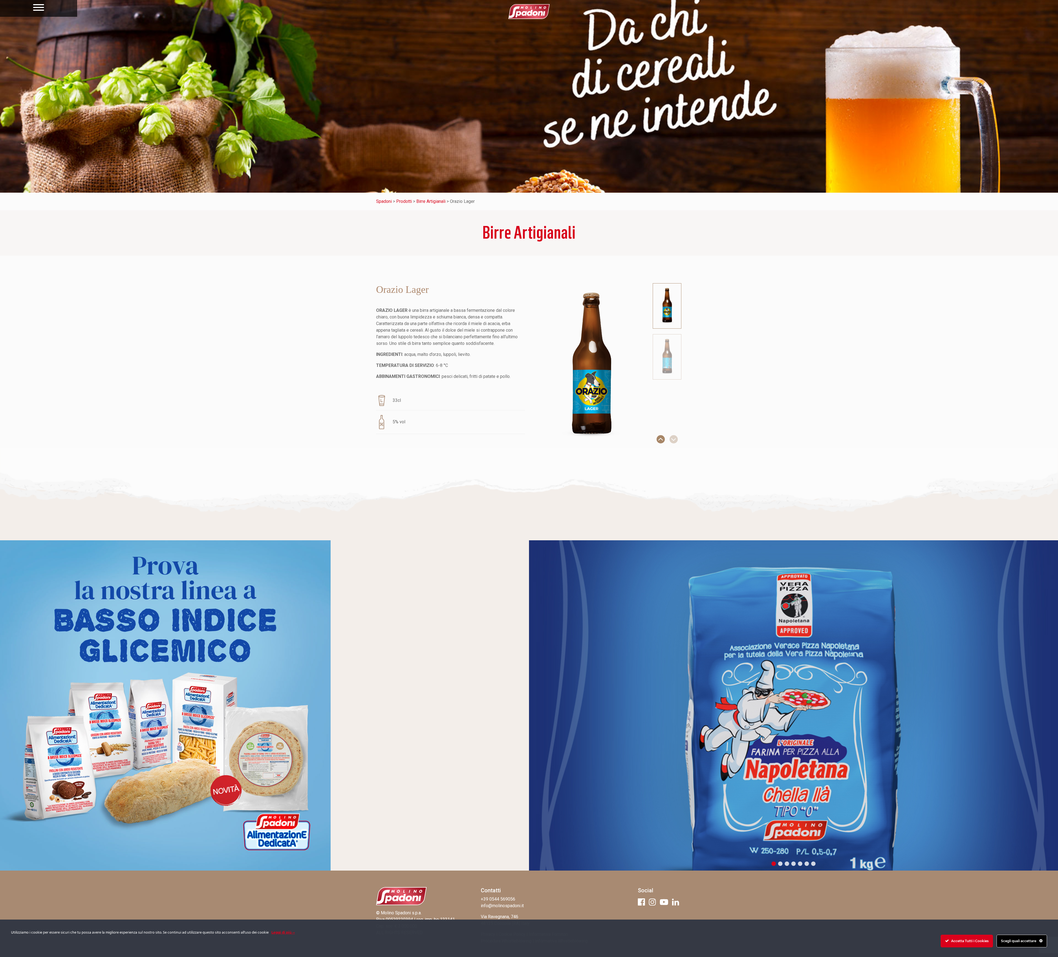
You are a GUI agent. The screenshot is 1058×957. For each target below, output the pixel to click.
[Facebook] (641, 902)
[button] (661, 439)
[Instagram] (652, 902)
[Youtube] (664, 902)
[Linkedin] (675, 902)
